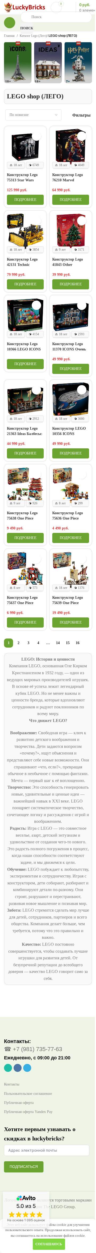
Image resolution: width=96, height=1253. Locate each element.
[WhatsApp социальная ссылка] (8, 1068)
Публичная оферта (19, 1103)
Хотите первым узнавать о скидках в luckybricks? (39, 1134)
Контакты (11, 1084)
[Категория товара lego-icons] (17, 64)
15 (68, 643)
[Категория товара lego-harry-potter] (78, 64)
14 (58, 643)
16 (77, 643)
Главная (9, 36)
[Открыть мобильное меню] (9, 22)
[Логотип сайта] (24, 7)
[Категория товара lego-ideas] (48, 64)
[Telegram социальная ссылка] (27, 1068)
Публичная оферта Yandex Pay (28, 1112)
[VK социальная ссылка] (18, 1068)
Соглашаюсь (48, 1244)
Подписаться (24, 1166)
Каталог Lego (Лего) (33, 36)
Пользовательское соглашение (28, 1094)
